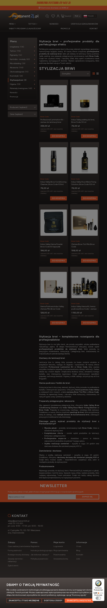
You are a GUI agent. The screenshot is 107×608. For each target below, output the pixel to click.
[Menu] (102, 580)
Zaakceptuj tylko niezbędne (24, 600)
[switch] (98, 598)
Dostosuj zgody (53, 600)
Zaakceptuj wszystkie (79, 600)
